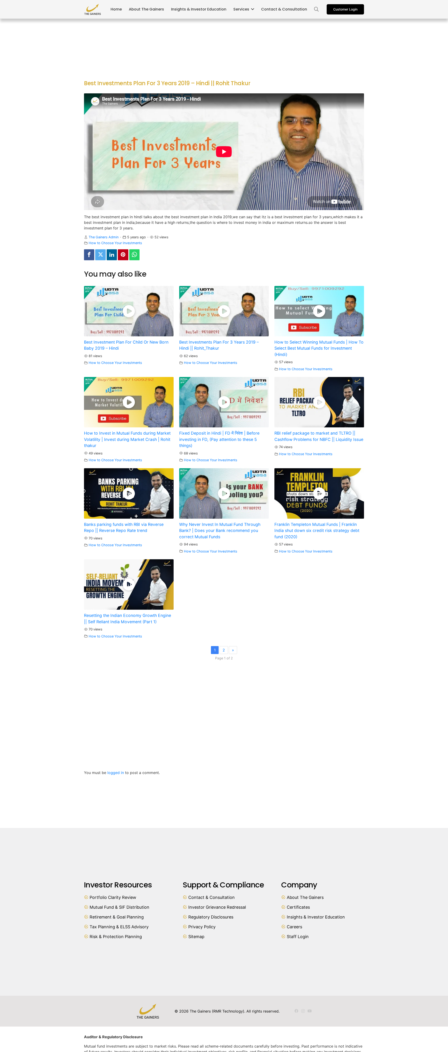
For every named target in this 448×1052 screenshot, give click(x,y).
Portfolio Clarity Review (113, 897)
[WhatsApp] (134, 254)
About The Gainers (305, 897)
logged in (115, 772)
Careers (294, 926)
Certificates (298, 907)
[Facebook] (89, 254)
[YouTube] (310, 1011)
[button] (316, 9)
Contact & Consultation (211, 897)
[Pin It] (123, 254)
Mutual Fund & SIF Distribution (119, 907)
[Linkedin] (112, 254)
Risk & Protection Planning (116, 936)
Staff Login (298, 936)
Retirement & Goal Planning (117, 917)
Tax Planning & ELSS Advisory (119, 926)
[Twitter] (100, 254)
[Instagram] (303, 1011)
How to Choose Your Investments (115, 243)
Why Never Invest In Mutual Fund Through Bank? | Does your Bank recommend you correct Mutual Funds (219, 530)
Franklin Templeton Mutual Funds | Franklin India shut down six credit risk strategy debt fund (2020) (316, 530)
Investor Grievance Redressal (217, 907)
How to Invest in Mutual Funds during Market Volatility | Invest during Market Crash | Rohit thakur (127, 439)
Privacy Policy (202, 926)
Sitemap (196, 936)
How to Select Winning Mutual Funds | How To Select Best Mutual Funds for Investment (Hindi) (319, 348)
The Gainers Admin (104, 237)
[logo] (92, 9)
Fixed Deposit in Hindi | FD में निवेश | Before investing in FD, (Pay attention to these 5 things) (219, 439)
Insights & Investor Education (316, 917)
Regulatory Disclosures (210, 917)
